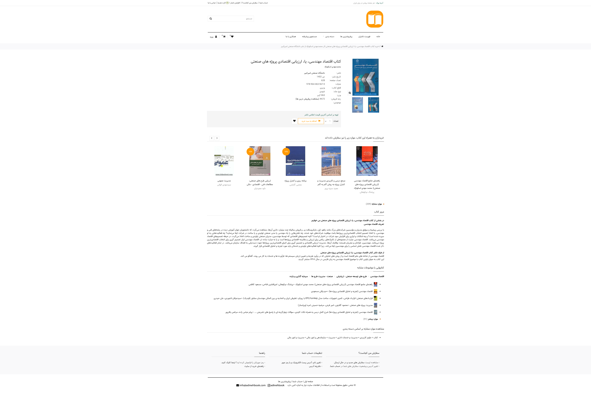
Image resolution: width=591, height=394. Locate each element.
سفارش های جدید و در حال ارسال (349, 362)
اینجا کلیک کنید (228, 362)
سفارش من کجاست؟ (249, 3)
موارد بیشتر (373, 319)
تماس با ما (212, 3)
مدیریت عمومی (224, 181)
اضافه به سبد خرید (309, 121)
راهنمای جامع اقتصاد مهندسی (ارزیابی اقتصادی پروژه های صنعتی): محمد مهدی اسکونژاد (367, 184)
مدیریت (331, 337)
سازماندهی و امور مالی (316, 337)
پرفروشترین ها (346, 36)
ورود (212, 37)
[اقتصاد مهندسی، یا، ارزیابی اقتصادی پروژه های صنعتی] (349, 93)
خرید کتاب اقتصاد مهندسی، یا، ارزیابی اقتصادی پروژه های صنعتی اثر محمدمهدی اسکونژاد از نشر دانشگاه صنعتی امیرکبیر (330, 46)
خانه (378, 36)
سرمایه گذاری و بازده (299, 276)
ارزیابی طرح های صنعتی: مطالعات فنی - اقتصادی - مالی (260, 182)
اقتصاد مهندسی (377, 276)
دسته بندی (329, 36)
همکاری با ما (291, 36)
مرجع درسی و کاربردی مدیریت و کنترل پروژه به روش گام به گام (331, 182)
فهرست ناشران (364, 36)
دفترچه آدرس (315, 366)
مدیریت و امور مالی (295, 337)
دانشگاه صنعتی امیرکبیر (314, 73)
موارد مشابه (377, 204)
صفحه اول (308, 381)
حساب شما (264, 3)
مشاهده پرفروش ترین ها (307, 99)
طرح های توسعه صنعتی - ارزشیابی (351, 276)
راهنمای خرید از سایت (254, 366)
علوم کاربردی (365, 337)
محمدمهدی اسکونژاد (332, 66)
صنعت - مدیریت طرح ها (322, 276)
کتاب (376, 337)
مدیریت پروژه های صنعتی (361, 305)
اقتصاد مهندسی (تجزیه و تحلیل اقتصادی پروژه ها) (351, 291)
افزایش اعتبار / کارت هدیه (229, 3)
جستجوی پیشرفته (309, 36)
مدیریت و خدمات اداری (347, 337)
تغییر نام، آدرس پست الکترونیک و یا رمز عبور (301, 362)
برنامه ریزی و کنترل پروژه (295, 181)
